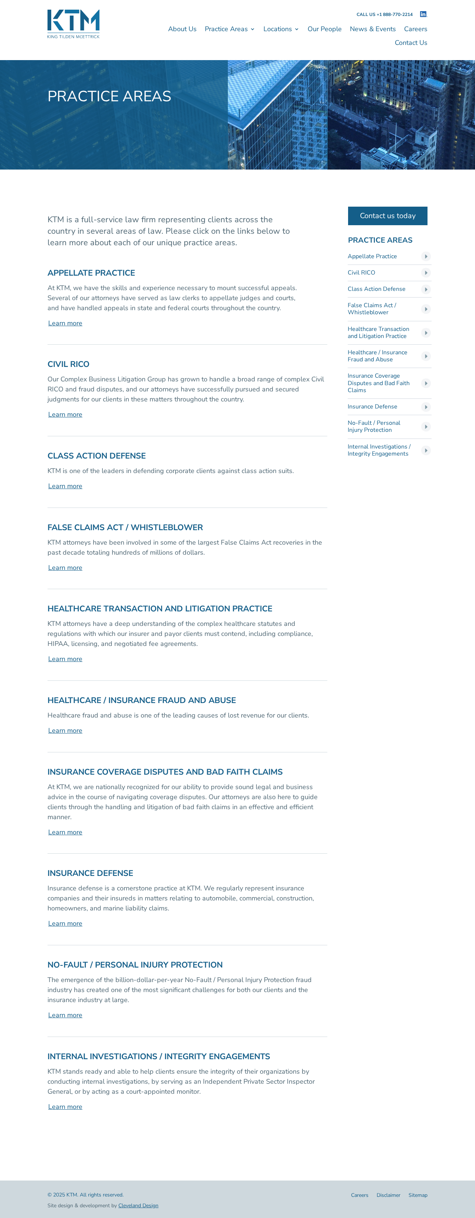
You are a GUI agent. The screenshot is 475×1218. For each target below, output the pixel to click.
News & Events (373, 29)
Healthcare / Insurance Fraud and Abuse (377, 356)
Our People (325, 29)
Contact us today (388, 216)
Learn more (65, 323)
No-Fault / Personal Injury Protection (374, 427)
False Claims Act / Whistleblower (372, 309)
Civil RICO (361, 272)
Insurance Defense (372, 406)
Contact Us (411, 43)
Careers (416, 29)
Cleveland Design (138, 1205)
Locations (277, 29)
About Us (182, 29)
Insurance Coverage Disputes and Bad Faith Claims (379, 383)
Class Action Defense (377, 289)
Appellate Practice (372, 256)
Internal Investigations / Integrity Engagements (379, 450)
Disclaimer (388, 1196)
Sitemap (418, 1196)
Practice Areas (226, 29)
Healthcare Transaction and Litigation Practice (378, 333)
